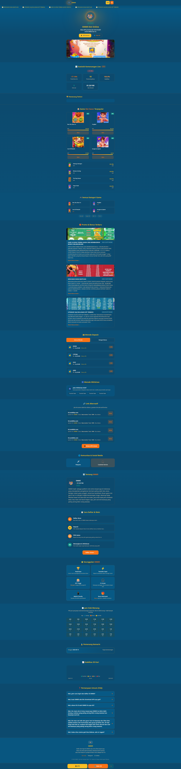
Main (78, 132)
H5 (112, 2)
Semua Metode (78, 340)
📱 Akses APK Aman (90, 446)
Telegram (90, 755)
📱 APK (77, 766)
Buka (110, 413)
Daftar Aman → (90, 552)
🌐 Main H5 (98, 766)
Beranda (84, 755)
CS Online (96, 755)
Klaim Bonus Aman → (74, 260)
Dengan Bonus (103, 340)
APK (108, 2)
